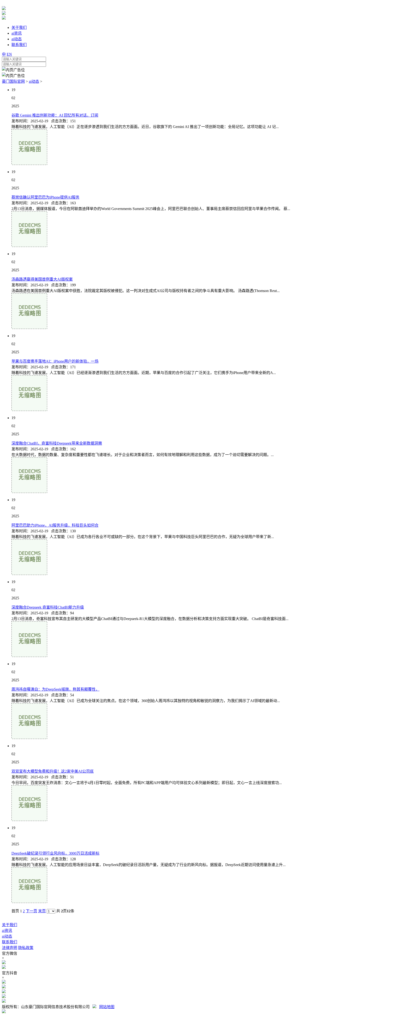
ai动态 (34, 81)
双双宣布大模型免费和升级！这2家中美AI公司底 (52, 771)
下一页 (31, 911)
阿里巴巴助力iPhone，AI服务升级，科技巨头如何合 (54, 525)
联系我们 (9, 942)
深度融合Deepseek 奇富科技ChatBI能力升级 (47, 607)
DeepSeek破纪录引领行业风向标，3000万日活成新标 (55, 853)
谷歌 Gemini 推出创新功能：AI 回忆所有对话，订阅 (54, 115)
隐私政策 (25, 948)
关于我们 (9, 925)
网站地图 (106, 1007)
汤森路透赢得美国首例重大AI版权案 (42, 279)
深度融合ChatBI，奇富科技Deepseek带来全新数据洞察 (56, 443)
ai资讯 (7, 931)
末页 (42, 911)
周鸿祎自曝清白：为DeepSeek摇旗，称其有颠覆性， (55, 689)
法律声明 (9, 948)
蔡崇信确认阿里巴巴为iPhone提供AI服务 (45, 197)
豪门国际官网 (13, 81)
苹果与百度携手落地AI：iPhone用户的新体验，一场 (54, 361)
